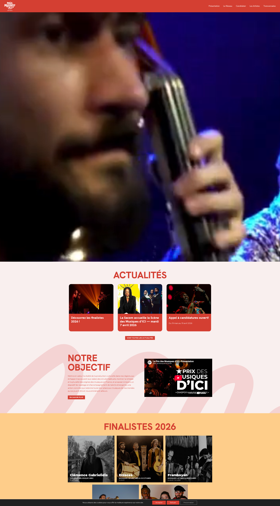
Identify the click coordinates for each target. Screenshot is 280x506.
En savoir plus (76, 397)
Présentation (214, 6)
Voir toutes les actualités (140, 338)
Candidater (241, 6)
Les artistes (255, 6)
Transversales (269, 6)
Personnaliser (188, 503)
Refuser (173, 503)
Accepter (159, 503)
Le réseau (227, 6)
